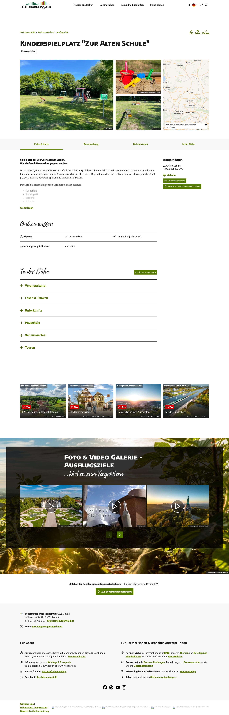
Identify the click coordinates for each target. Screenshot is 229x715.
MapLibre (169, 124)
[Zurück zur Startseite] (35, 5)
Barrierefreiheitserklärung (34, 711)
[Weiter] (120, 534)
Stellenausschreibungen (163, 677)
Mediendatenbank (143, 665)
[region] (186, 95)
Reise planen (157, 5)
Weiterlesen (26, 207)
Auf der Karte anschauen (145, 272)
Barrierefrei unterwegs (54, 671)
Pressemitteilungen (154, 662)
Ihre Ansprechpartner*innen (47, 626)
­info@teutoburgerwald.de (60, 620)
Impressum (41, 707)
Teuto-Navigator (76, 656)
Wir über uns (27, 704)
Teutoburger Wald (27, 32)
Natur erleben (107, 5)
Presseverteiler (192, 662)
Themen (184, 653)
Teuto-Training (188, 671)
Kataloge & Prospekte (59, 662)
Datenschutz (27, 707)
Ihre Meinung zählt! (47, 677)
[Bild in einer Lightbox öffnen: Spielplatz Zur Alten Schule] (66, 95)
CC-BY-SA (157, 92)
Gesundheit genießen (132, 5)
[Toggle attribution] (206, 124)
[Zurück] (109, 534)
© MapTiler (178, 124)
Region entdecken (83, 5)
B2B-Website (175, 656)
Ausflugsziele (62, 32)
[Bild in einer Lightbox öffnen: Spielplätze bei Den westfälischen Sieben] (138, 77)
